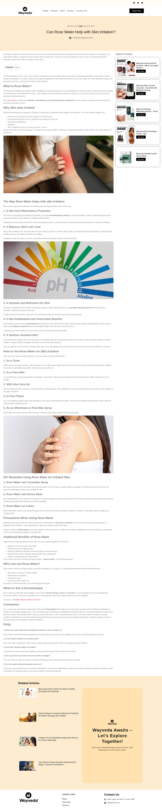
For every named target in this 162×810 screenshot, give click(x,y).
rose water (12, 100)
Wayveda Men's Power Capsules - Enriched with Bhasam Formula (146, 88)
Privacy (70, 11)
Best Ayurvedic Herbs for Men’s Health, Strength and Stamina (56, 690)
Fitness (54, 11)
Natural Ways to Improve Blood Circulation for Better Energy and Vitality (58, 714)
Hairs (62, 11)
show (16, 67)
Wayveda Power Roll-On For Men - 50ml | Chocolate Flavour (147, 65)
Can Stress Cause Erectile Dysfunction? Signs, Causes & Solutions (57, 763)
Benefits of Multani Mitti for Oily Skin (26, 600)
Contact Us (81, 11)
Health (45, 11)
